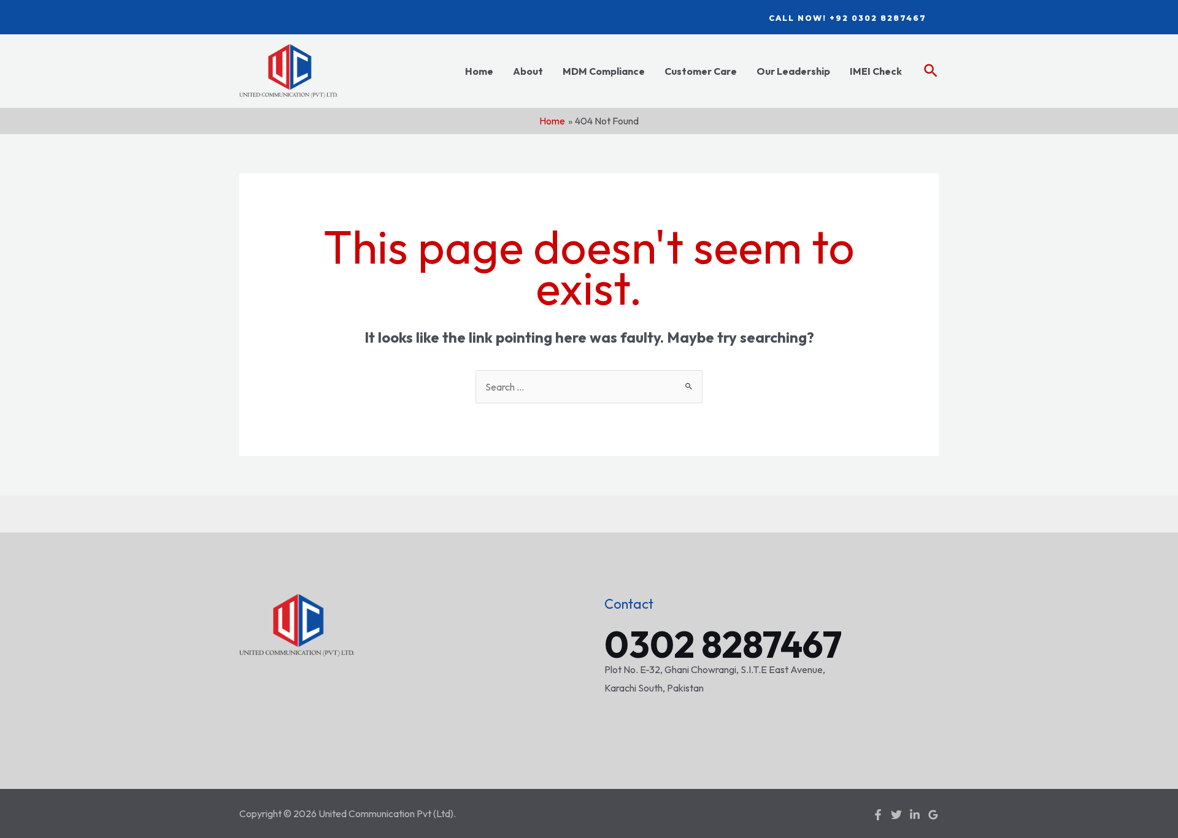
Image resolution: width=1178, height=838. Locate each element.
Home (479, 71)
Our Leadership (793, 71)
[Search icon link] (931, 71)
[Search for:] (589, 387)
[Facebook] (878, 814)
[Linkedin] (914, 814)
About (528, 71)
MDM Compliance (604, 71)
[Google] (933, 814)
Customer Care (700, 71)
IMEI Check (876, 71)
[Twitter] (896, 814)
